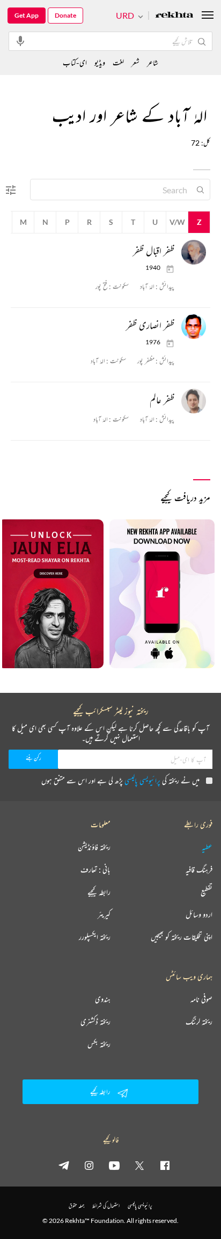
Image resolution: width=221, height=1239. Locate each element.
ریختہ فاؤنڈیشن (94, 847)
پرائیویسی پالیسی (142, 780)
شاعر (152, 62)
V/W (177, 221)
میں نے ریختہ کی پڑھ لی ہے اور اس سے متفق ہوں (120, 780)
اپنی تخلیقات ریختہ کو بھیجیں (181, 937)
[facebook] (164, 1165)
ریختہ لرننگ (199, 1021)
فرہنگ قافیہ (199, 869)
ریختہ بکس (98, 1044)
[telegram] (63, 1165)
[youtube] (114, 1165)
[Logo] (174, 16)
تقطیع (206, 892)
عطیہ (207, 847)
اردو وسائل (199, 914)
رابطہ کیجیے (98, 892)
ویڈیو (99, 62)
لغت (118, 62)
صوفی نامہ (201, 999)
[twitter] (139, 1165)
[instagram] (89, 1165)
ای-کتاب (75, 62)
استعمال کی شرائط (106, 1205)
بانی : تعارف (95, 869)
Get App (26, 15)
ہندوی (102, 999)
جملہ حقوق (76, 1205)
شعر (135, 62)
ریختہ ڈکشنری (95, 1021)
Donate (65, 15)
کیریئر (104, 914)
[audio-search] (20, 40)
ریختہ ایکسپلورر (94, 937)
